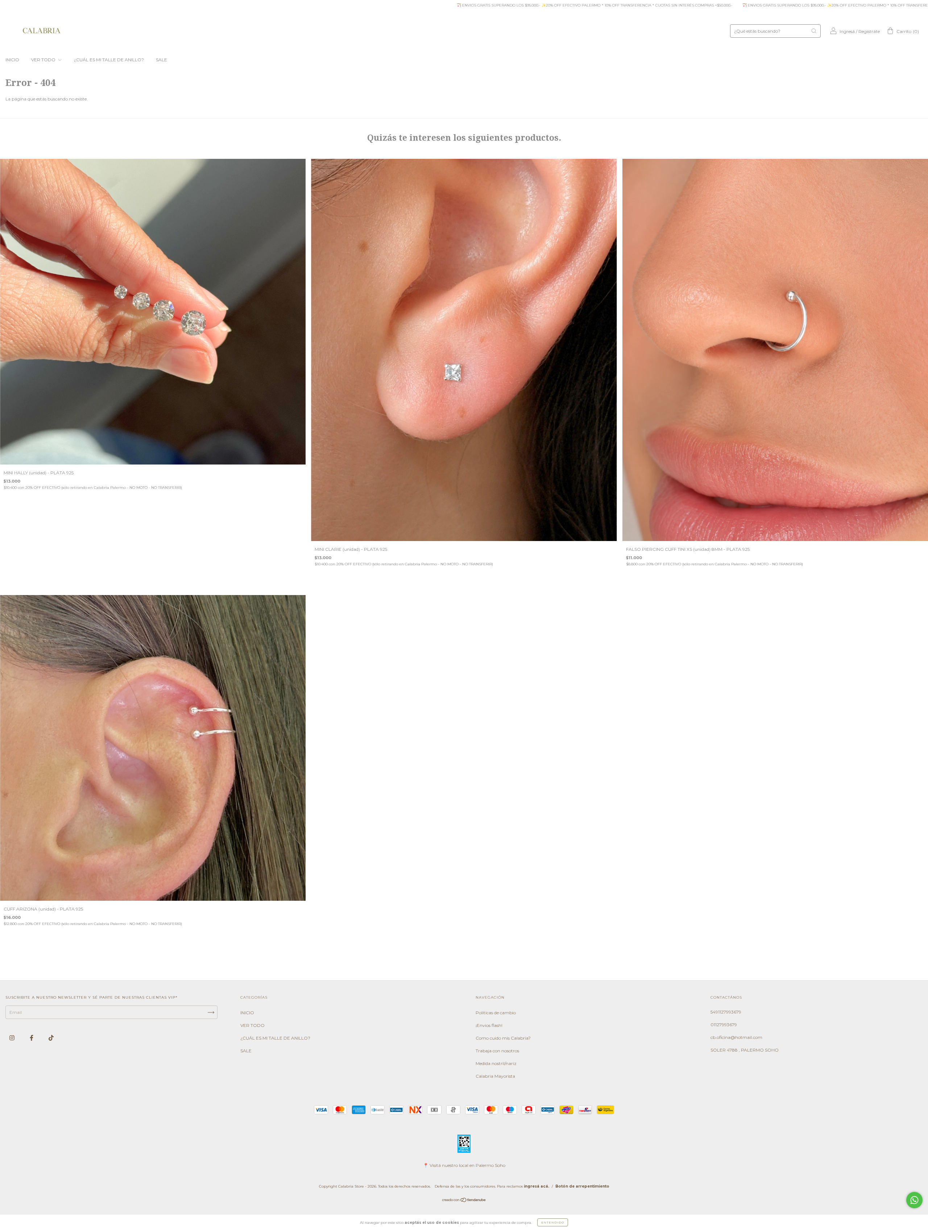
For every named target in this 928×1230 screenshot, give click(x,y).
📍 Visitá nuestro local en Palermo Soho (464, 1165)
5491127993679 (725, 1012)
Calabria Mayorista (495, 1076)
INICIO (12, 59)
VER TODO (44, 59)
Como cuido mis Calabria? (503, 1038)
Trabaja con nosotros (497, 1050)
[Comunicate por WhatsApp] (914, 1200)
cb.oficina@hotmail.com (736, 1037)
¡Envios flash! (489, 1025)
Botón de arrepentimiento (582, 1186)
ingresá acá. (536, 1186)
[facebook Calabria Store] (32, 1038)
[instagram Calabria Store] (12, 1038)
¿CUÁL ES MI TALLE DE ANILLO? (109, 59)
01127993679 (723, 1024)
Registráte (869, 31)
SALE (161, 59)
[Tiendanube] (464, 1201)
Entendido (552, 1222)
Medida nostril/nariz (496, 1063)
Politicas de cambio (496, 1012)
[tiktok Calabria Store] (51, 1038)
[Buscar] (814, 31)
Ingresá (847, 31)
